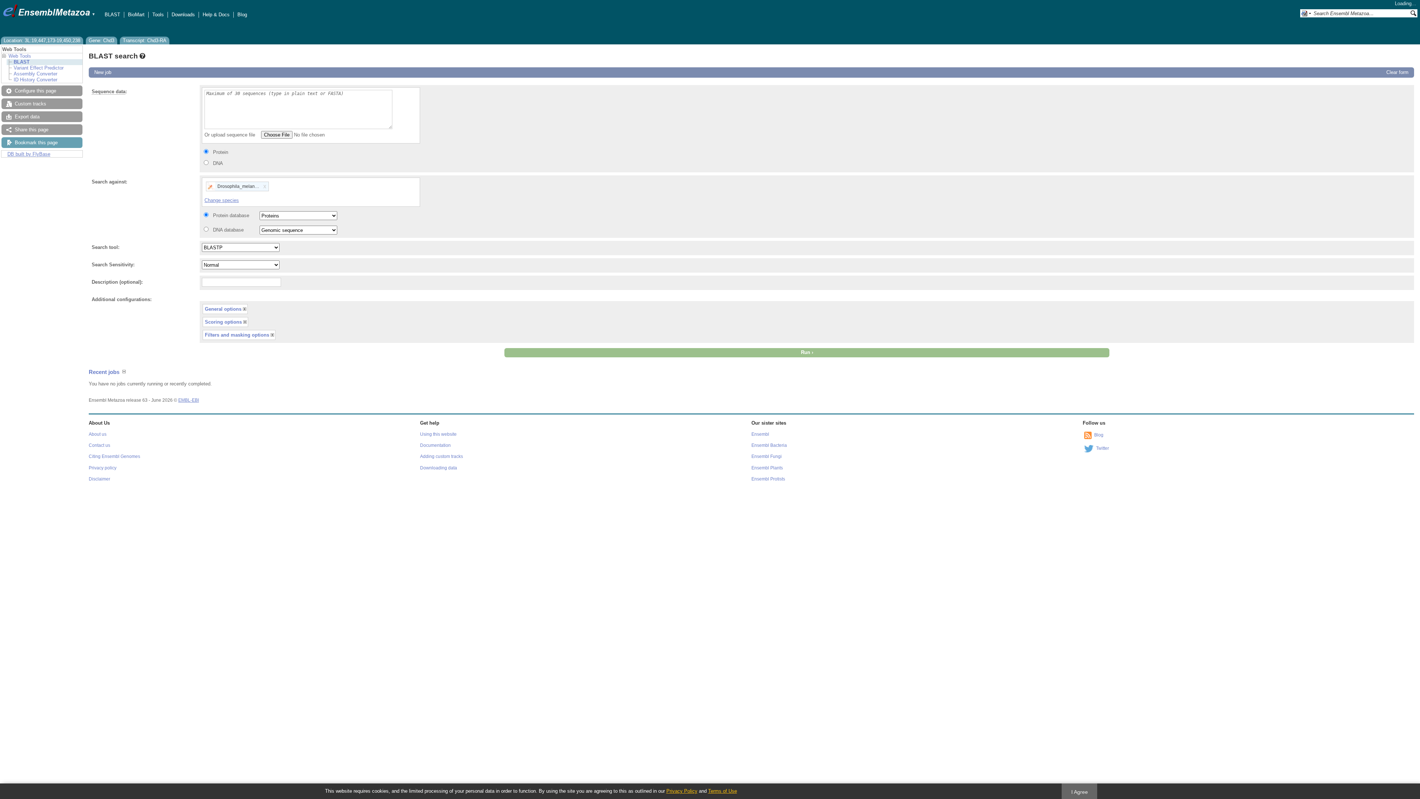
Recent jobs (104, 372)
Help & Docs (216, 14)
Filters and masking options (237, 335)
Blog (242, 14)
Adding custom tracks (441, 456)
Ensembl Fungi (766, 456)
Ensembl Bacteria (769, 445)
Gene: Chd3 (101, 40)
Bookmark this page (36, 142)
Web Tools (20, 56)
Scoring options (223, 322)
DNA (218, 163)
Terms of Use (722, 791)
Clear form (1397, 72)
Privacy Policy (681, 791)
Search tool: (105, 247)
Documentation (435, 445)
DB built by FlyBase (28, 154)
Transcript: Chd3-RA (144, 40)
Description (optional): (117, 282)
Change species (221, 200)
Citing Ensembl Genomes (114, 456)
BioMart (136, 14)
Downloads (183, 14)
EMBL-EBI (188, 400)
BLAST (112, 14)
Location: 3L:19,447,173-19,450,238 (42, 40)
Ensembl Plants (767, 468)
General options (223, 309)
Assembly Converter (35, 74)
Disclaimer (99, 479)
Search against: (109, 182)
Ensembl (760, 434)
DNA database (228, 230)
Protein (220, 152)
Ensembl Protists (768, 479)
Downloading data (438, 468)
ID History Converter (35, 79)
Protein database (231, 215)
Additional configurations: (122, 299)
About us (97, 434)
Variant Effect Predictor (39, 68)
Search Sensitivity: (113, 264)
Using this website (438, 434)
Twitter (1102, 448)
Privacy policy (102, 468)
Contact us (99, 445)
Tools (158, 14)
